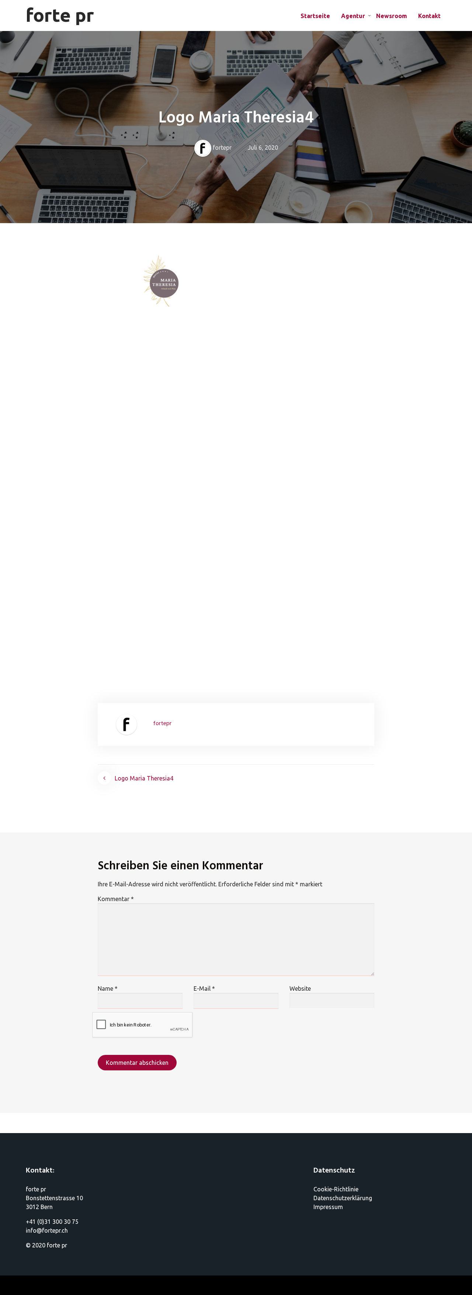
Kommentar (116, 899)
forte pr (60, 14)
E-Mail (204, 988)
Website (300, 988)
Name (108, 988)
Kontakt (429, 16)
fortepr (222, 147)
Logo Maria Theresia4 (144, 778)
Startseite (315, 16)
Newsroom (391, 16)
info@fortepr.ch (47, 1230)
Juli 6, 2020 (263, 147)
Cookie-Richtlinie (335, 1189)
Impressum (328, 1207)
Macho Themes (51, 1285)
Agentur (353, 16)
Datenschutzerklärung (342, 1198)
